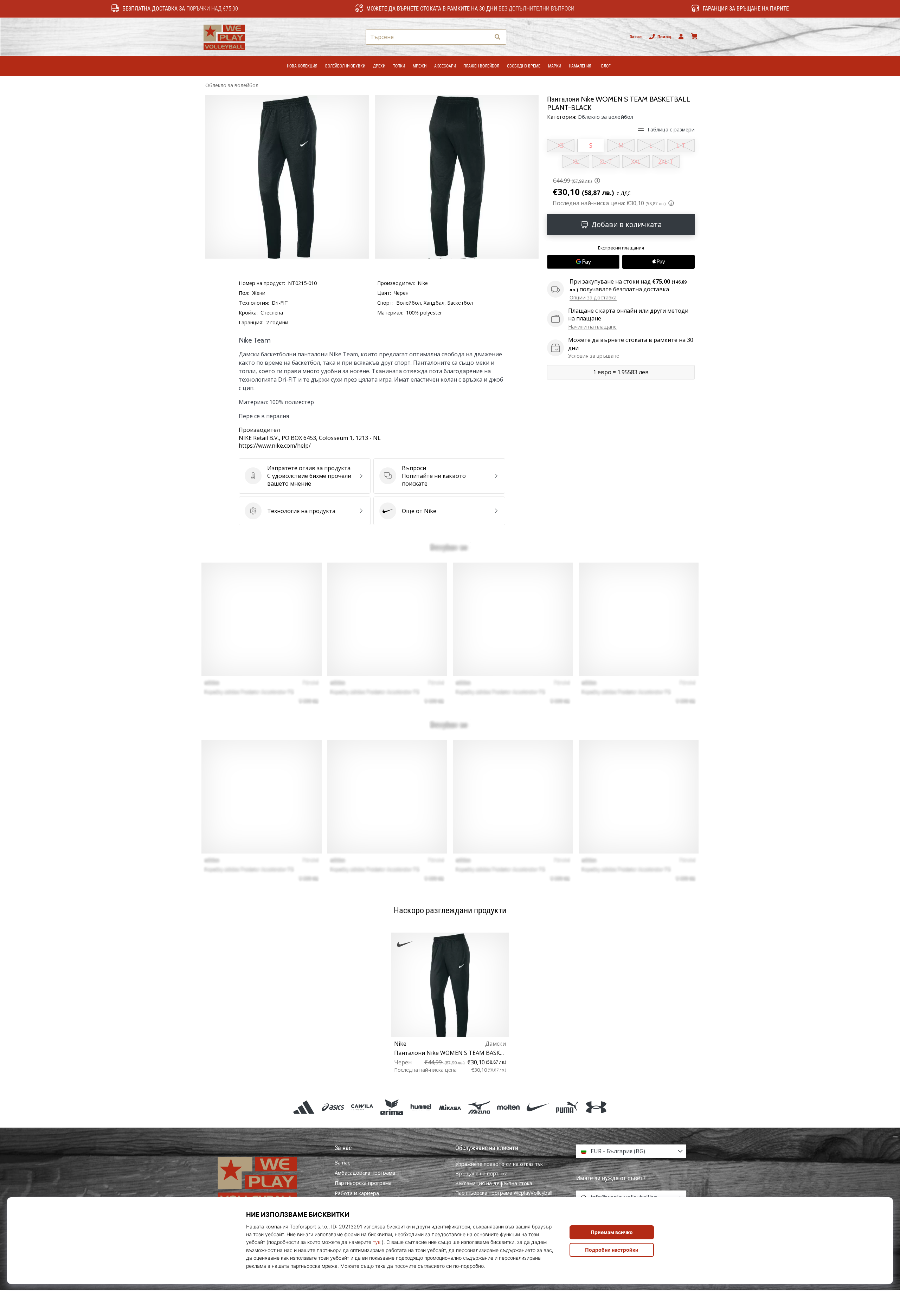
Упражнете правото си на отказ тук (499, 1164)
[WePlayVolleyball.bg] (269, 1180)
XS (561, 145)
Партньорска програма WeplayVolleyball (503, 1192)
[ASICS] (333, 1107)
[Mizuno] (479, 1107)
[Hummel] (420, 1107)
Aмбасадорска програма (365, 1172)
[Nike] (537, 1107)
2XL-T (666, 162)
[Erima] (391, 1107)
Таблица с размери (671, 129)
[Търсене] (497, 37)
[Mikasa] (449, 1107)
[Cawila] (362, 1107)
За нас (636, 36)
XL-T (606, 162)
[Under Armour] (596, 1107)
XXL (636, 162)
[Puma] (566, 1107)
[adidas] (303, 1107)
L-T (681, 145)
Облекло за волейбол (231, 85)
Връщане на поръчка (481, 1173)
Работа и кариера (357, 1193)
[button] (484, 37)
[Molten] (508, 1107)
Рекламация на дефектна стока (493, 1183)
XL (576, 162)
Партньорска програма (363, 1183)
